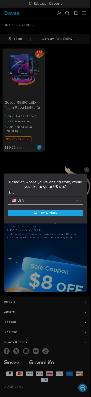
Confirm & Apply (44, 212)
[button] (44, 201)
